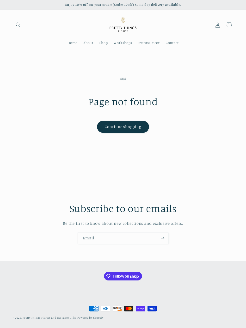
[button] (18, 24)
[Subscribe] (162, 238)
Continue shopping (123, 126)
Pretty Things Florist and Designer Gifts (49, 317)
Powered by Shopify (90, 317)
